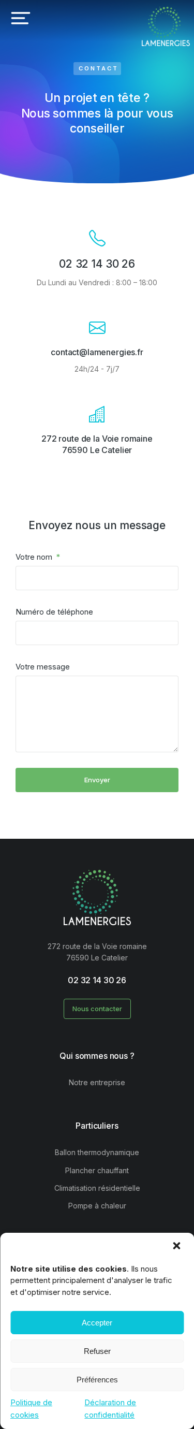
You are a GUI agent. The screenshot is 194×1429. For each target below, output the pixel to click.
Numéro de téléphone (54, 612)
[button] (177, 1247)
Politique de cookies (31, 1408)
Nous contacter (97, 1008)
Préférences (97, 1379)
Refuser (97, 1351)
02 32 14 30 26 (97, 263)
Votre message (43, 667)
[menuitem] (97, 1082)
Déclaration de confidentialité (110, 1408)
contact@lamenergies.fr (97, 352)
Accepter (97, 1322)
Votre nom (35, 557)
